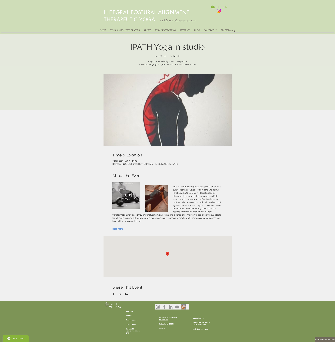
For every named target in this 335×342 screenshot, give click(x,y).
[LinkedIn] (170, 307)
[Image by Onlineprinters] (183, 307)
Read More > (118, 229)
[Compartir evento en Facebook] (113, 294)
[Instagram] (157, 307)
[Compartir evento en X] (120, 294)
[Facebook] (164, 307)
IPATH (113, 304)
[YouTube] (177, 307)
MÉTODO (115, 306)
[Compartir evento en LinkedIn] (126, 294)
